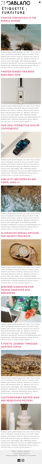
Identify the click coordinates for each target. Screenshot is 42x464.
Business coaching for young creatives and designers (17, 289)
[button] (40, 2)
